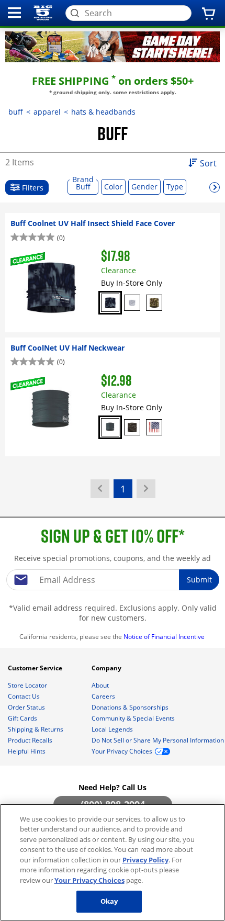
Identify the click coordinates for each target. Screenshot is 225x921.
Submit (199, 580)
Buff (15, 112)
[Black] (110, 427)
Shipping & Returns (36, 729)
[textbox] (112, 579)
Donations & (130, 707)
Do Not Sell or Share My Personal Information (158, 740)
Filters (31, 188)
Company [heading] (107, 668)
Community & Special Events (134, 718)
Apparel (47, 112)
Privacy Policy (145, 859)
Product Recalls (31, 740)
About (101, 685)
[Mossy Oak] (154, 303)
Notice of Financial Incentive (164, 636)
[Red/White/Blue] (154, 427)
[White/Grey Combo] (132, 303)
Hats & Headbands (103, 112)
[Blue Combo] (110, 303)
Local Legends (113, 729)
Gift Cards (23, 718)
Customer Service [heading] (36, 668)
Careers (104, 696)
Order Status (27, 707)
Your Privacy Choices (89, 880)
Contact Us (24, 696)
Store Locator (28, 685)
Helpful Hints (27, 751)
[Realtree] (132, 427)
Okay (109, 901)
